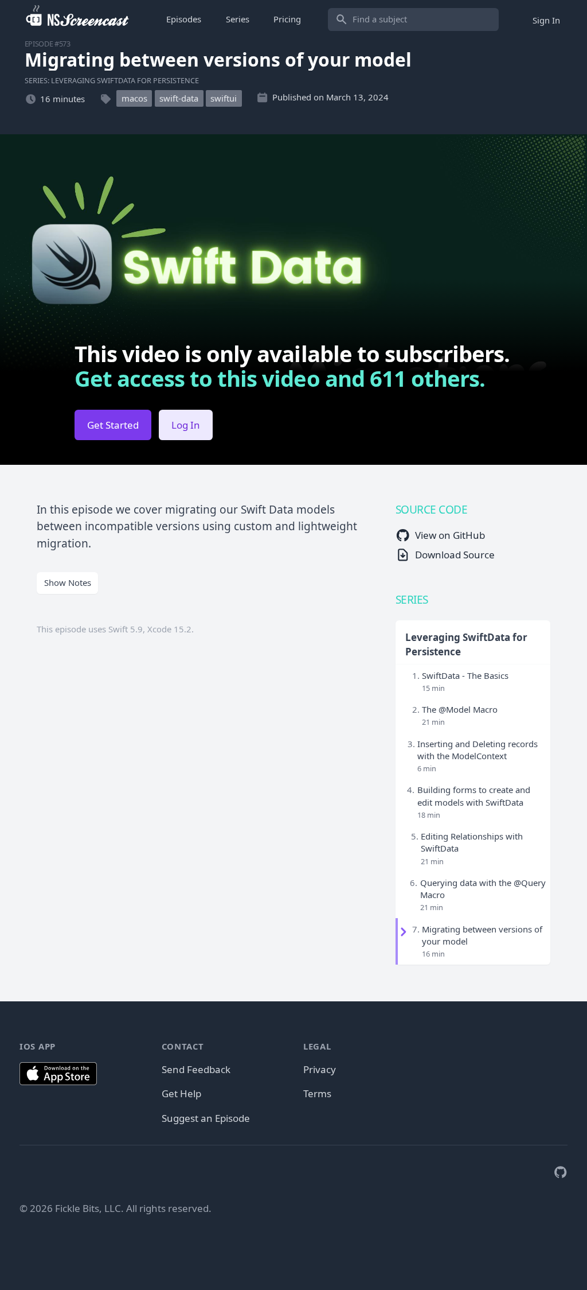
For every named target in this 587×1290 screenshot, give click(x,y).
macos (134, 98)
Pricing (287, 19)
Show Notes (67, 582)
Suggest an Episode (206, 1118)
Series (237, 19)
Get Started (113, 425)
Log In (185, 425)
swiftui (223, 98)
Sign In (546, 19)
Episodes (183, 19)
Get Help (181, 1093)
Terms (317, 1093)
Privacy (319, 1069)
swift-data (178, 98)
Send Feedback (196, 1069)
